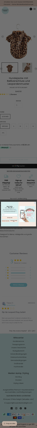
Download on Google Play (13, 221)
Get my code (9, 217)
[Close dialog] (35, 203)
